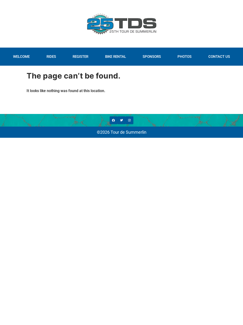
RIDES (51, 56)
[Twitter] (121, 120)
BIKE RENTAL (115, 56)
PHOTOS (185, 56)
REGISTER (80, 56)
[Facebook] (114, 120)
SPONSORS (152, 56)
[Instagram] (130, 120)
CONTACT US (219, 56)
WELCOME (21, 56)
